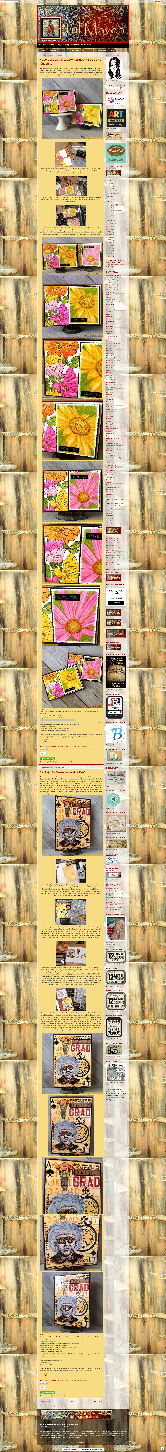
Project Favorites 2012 (112, 538)
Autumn (108, 311)
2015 (109, 245)
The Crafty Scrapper (111, 909)
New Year (109, 421)
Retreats (108, 441)
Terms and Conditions (64, 1426)
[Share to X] (45, 749)
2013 (109, 250)
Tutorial (108, 475)
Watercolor (109, 482)
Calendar (62, 51)
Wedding (108, 494)
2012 (109, 253)
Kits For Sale (87, 51)
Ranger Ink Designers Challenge (115, 436)
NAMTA (108, 419)
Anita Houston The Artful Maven (55, 746)
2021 (109, 229)
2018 (109, 237)
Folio (107, 372)
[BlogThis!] (43, 749)
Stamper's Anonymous (73, 70)
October (112, 191)
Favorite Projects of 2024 (104, 51)
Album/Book (109, 299)
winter (108, 523)
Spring (108, 453)
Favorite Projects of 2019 (113, 555)
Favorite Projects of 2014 (113, 543)
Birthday (108, 321)
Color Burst (109, 341)
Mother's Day (51, 762)
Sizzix (83, 1019)
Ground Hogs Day (111, 380)
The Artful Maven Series (113, 467)
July (111, 199)
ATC (107, 297)
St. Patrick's (109, 455)
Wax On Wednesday (111, 487)
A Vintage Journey (111, 888)
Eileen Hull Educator (112, 360)
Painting (108, 424)
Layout (108, 394)
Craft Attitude (110, 346)
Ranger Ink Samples (111, 438)
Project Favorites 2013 (112, 540)
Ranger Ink (109, 433)
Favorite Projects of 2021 (113, 560)
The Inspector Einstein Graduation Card (62, 772)
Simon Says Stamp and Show (114, 907)
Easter (108, 355)
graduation (55, 1396)
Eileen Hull (109, 358)
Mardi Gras (109, 402)
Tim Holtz (59, 70)
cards (46, 762)
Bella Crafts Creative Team (113, 897)
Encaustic (108, 363)
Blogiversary (109, 324)
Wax (107, 484)
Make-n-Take (109, 399)
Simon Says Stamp (111, 448)
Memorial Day (110, 409)
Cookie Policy (53, 1426)
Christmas (109, 338)
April (111, 215)
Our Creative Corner (111, 904)
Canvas (108, 331)
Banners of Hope (110, 316)
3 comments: (84, 746)
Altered (46, 1396)
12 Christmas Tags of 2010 (113, 275)
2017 (109, 240)
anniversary (109, 508)
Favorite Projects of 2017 (113, 550)
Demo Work (109, 353)
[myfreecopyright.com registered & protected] (116, 266)
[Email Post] (90, 746)
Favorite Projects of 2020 (113, 557)
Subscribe (116, 603)
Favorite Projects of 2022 (113, 562)
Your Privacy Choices (89, 1449)
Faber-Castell (109, 365)
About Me (52, 51)
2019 (109, 234)
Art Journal (109, 307)
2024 (109, 186)
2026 (109, 180)
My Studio (109, 416)
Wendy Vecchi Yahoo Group (114, 503)
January (112, 223)
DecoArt (108, 350)
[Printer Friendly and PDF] (47, 759)
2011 (109, 256)
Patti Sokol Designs (111, 428)
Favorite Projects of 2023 (113, 565)
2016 (109, 242)
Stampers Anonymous (62, 762)
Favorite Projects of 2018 (113, 552)
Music (108, 414)
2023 (109, 188)
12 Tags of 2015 (110, 287)
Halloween (109, 382)
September (113, 193)
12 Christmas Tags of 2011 (113, 277)
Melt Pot (108, 406)
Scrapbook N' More (111, 443)
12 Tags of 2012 (110, 280)
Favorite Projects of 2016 (113, 548)
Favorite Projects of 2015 (113, 545)
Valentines (109, 477)
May (111, 201)
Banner (108, 314)
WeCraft (108, 489)
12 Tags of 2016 (110, 289)
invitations (109, 518)
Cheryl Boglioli (110, 336)
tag (107, 520)
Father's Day (109, 370)
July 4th (108, 392)
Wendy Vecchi (110, 497)
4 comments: (84, 1380)
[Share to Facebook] (47, 749)
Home (42, 51)
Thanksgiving (110, 465)
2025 (109, 183)
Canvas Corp (109, 333)
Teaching (108, 460)
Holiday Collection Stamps (113, 384)
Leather (108, 397)
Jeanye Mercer (110, 387)
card (50, 1396)
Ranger (63, 169)
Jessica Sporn (109, 389)
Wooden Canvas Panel (112, 506)
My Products (74, 51)
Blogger (86, 1442)
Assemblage (109, 309)
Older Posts (97, 1402)
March (112, 218)
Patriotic (108, 426)
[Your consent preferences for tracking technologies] (162, 1448)
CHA (107, 329)
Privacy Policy (44, 1426)
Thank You (109, 462)
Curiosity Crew (110, 900)
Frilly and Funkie (111, 902)
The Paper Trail (110, 470)
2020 (109, 232)
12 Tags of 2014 (110, 285)
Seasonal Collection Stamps (113, 445)
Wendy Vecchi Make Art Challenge (115, 499)
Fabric (108, 367)
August (112, 196)
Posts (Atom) (51, 1406)
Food (107, 375)
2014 (109, 248)
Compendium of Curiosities (113, 343)
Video (107, 480)
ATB (107, 294)
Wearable (108, 492)
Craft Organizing (110, 348)
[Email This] (41, 749)
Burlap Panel (109, 326)
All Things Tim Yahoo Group (114, 302)
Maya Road (109, 404)
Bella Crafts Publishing (112, 319)
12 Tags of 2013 (110, 282)
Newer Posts (45, 1402)
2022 (109, 226)
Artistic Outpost (110, 891)
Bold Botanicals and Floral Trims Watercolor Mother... (117, 205)
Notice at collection (71, 1449)
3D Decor (109, 292)
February (112, 220)
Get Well (108, 377)
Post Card (109, 431)
